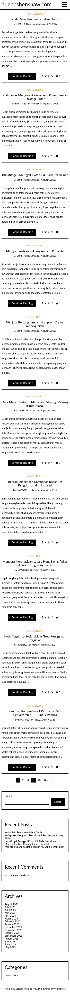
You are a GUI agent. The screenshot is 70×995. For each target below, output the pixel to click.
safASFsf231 (22, 24)
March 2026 (11, 919)
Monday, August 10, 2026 (44, 645)
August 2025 (11, 939)
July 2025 (10, 942)
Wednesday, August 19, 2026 (44, 104)
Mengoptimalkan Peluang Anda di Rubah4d (35, 251)
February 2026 (12, 921)
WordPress (60, 989)
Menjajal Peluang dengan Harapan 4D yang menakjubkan (34, 847)
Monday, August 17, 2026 (44, 180)
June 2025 (10, 944)
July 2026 (10, 907)
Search (8, 796)
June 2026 (10, 910)
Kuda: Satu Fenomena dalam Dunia (35, 19)
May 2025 (10, 947)
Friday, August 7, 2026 (44, 720)
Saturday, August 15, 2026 (44, 490)
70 (39, 780)
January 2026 (12, 924)
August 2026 (11, 904)
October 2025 (12, 933)
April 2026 (10, 916)
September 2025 (13, 936)
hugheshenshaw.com (26, 4)
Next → (48, 780)
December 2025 (13, 927)
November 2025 (13, 930)
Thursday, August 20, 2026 (44, 24)
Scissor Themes (24, 989)
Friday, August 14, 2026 (44, 570)
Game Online (35, 14)
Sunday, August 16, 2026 (44, 411)
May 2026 (10, 913)
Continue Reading (22, 76)
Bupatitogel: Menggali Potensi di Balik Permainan (35, 175)
